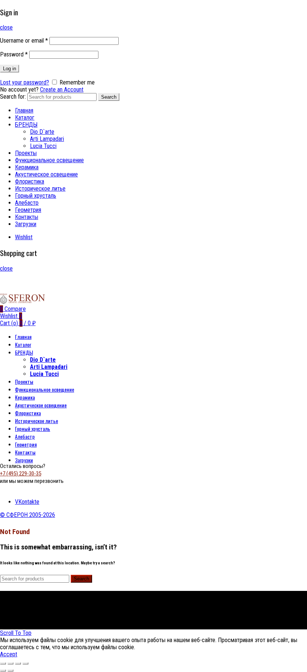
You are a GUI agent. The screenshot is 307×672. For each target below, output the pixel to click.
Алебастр (27, 202)
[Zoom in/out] (25, 663)
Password (14, 54)
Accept (8, 654)
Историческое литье (40, 188)
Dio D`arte (42, 131)
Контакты (26, 217)
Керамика (27, 167)
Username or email (24, 40)
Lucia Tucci (43, 145)
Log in (9, 68)
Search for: (13, 96)
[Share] (10, 663)
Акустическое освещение (46, 174)
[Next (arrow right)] (10, 670)
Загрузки (25, 224)
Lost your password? (24, 82)
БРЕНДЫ (26, 124)
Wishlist (24, 237)
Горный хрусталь (35, 195)
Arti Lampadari (47, 138)
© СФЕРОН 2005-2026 (27, 514)
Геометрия (28, 209)
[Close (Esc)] (3, 663)
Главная (24, 110)
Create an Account (61, 89)
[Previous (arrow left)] (3, 670)
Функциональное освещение (49, 160)
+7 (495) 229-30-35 (20, 473)
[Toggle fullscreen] (18, 663)
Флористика (29, 181)
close (6, 27)
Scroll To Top (15, 632)
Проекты (26, 153)
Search (108, 97)
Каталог (24, 117)
